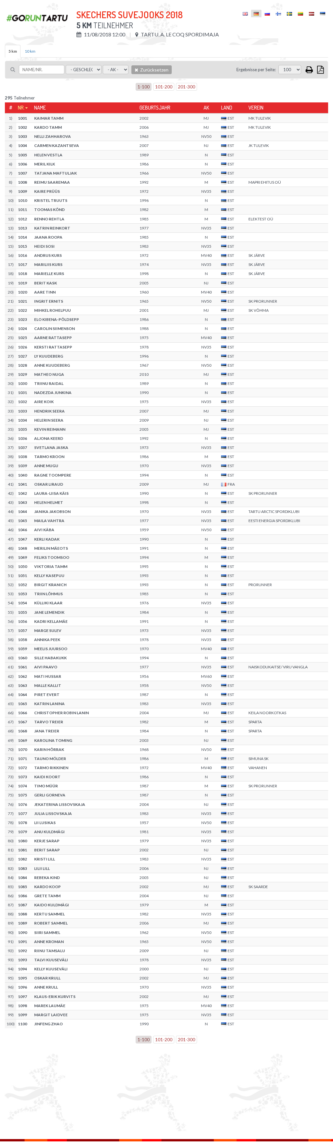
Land (226, 107)
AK (206, 107)
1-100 (144, 86)
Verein (255, 107)
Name (40, 107)
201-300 (186, 86)
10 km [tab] (30, 51)
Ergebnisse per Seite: (256, 69)
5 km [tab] (12, 51)
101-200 (163, 86)
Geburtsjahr (155, 107)
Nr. (21, 107)
